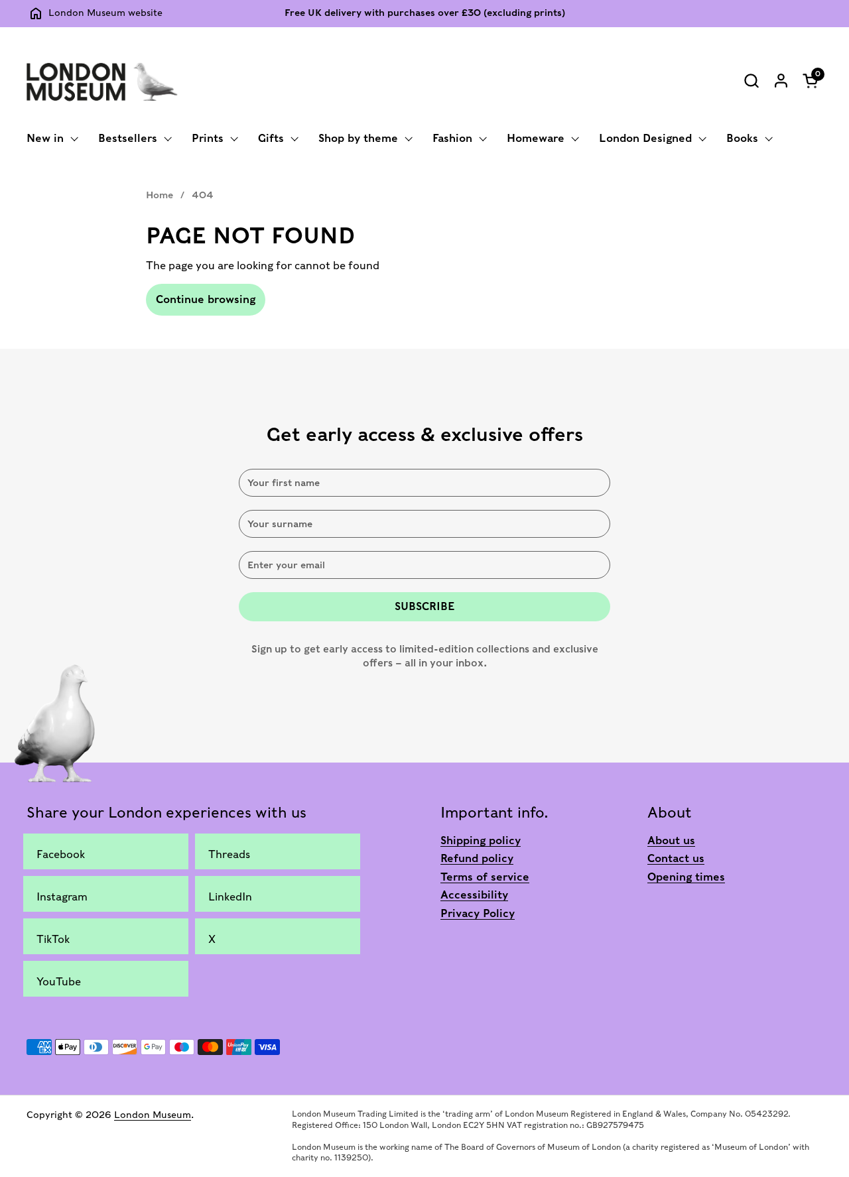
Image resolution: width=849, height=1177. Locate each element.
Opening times (686, 877)
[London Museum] (102, 80)
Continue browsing (205, 299)
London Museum (152, 1114)
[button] (751, 80)
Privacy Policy (477, 913)
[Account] (781, 80)
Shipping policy (480, 840)
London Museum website (105, 12)
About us (671, 840)
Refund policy (476, 858)
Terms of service (484, 877)
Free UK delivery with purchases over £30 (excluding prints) (425, 13)
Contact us (675, 858)
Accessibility (474, 894)
